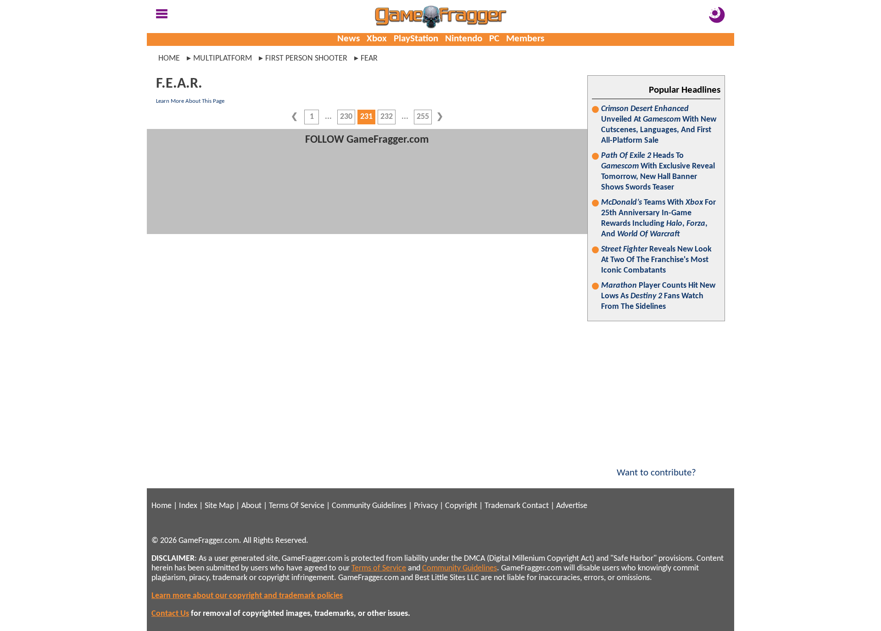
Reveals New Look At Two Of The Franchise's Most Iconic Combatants (656, 260)
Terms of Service (378, 568)
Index (188, 506)
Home (169, 58)
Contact (535, 506)
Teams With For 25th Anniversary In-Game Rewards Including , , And (658, 218)
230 (346, 116)
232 (386, 116)
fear (369, 58)
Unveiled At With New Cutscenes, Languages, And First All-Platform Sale (658, 125)
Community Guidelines (369, 506)
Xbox (377, 39)
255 (423, 116)
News (348, 39)
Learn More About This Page (190, 101)
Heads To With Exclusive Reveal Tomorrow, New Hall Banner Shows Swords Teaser (658, 171)
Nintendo (463, 39)
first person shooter (306, 58)
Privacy (426, 506)
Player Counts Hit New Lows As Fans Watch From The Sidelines (658, 296)
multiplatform (222, 58)
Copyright (461, 506)
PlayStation (416, 39)
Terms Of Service (296, 506)
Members (525, 39)
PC (494, 39)
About (251, 506)
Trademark (502, 506)
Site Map (219, 506)
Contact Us (170, 614)
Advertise (571, 506)
